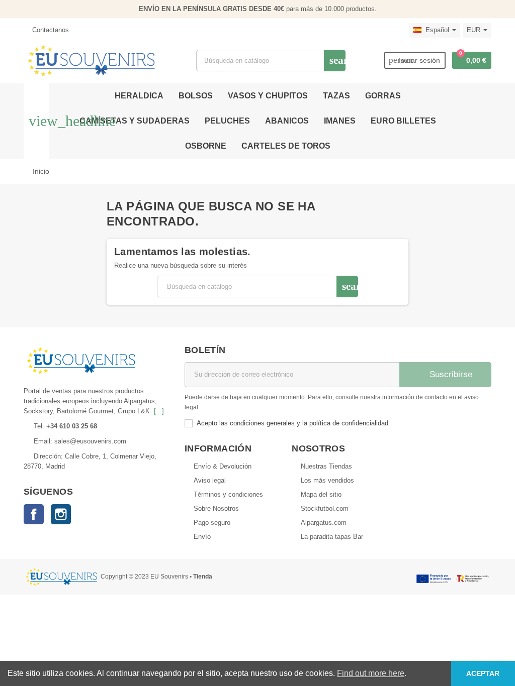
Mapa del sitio (321, 494)
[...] (159, 411)
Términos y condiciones (228, 494)
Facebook (34, 514)
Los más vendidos (327, 480)
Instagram (61, 514)
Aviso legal (210, 480)
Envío (202, 536)
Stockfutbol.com (325, 508)
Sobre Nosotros (216, 508)
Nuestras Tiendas (326, 466)
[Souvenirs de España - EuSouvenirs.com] (91, 60)
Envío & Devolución (222, 466)
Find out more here (370, 673)
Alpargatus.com (324, 522)
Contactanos (49, 30)
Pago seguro (212, 522)
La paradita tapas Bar (332, 536)
